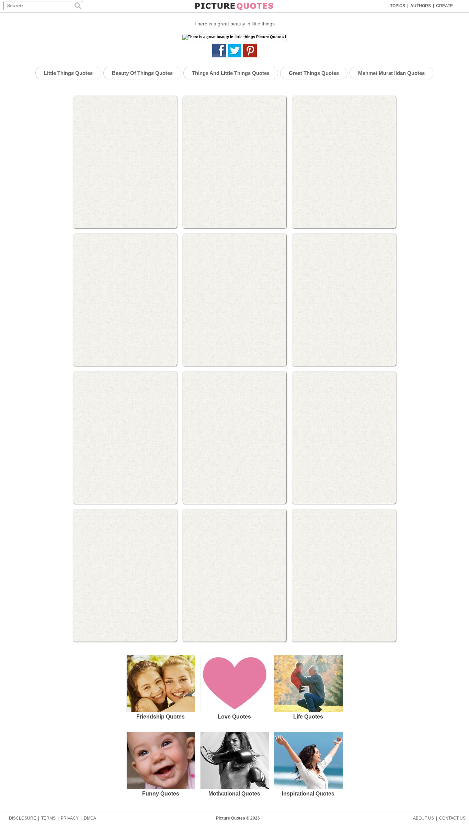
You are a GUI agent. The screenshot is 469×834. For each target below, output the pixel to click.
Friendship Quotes (160, 717)
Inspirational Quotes (308, 794)
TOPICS (397, 5)
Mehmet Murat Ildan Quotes (391, 73)
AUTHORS (420, 5)
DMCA (90, 818)
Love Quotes (234, 717)
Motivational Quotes (234, 794)
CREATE (444, 5)
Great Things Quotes (314, 73)
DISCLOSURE (22, 818)
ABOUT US (423, 818)
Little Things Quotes (68, 73)
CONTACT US (452, 818)
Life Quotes (308, 717)
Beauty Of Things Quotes (142, 73)
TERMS (48, 818)
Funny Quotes (160, 794)
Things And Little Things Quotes (231, 73)
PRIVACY (70, 818)
